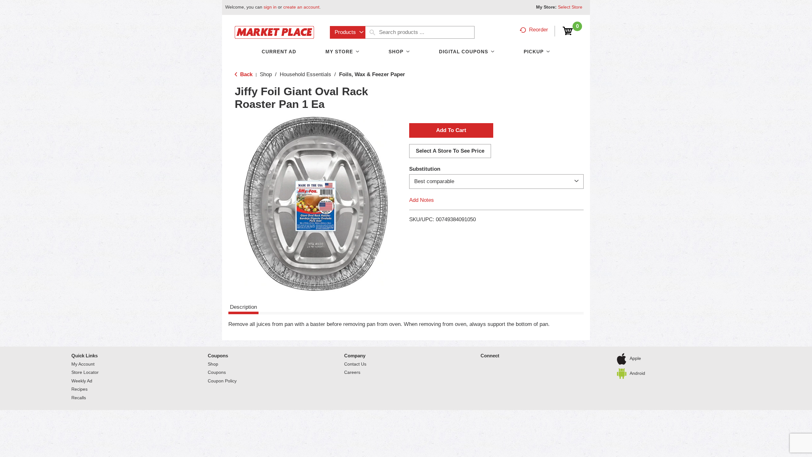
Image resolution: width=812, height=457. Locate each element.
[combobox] (347, 32)
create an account (301, 7)
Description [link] (243, 307)
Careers (352, 372)
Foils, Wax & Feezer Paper (372, 74)
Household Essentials (305, 74)
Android (637, 372)
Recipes (79, 389)
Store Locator (85, 372)
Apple (635, 358)
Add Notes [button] (421, 200)
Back (245, 74)
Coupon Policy (222, 380)
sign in (270, 7)
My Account (83, 364)
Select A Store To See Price (450, 151)
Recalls (78, 397)
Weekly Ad (81, 380)
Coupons (218, 355)
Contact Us (355, 364)
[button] (451, 130)
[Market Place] (274, 32)
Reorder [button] (538, 30)
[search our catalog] (372, 32)
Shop (266, 74)
